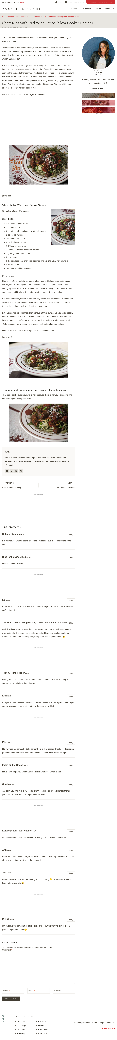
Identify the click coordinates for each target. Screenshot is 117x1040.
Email (31, 990)
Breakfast (42, 1021)
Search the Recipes (79, 2)
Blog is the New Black (14, 557)
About (107, 9)
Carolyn (6, 784)
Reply (70, 535)
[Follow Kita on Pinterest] (21, 471)
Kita (5, 27)
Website (57, 990)
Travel (98, 9)
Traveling (21, 1034)
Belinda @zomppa (12, 534)
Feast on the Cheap (12, 765)
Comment (7, 950)
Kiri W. (5, 919)
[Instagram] (65, 2)
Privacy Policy (108, 1028)
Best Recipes (44, 1029)
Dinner (41, 1025)
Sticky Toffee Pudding (11, 485)
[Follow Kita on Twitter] (12, 471)
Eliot (4, 742)
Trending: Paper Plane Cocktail (101, 2)
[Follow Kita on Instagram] (16, 471)
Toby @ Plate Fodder (13, 673)
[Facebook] (56, 2)
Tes (4, 872)
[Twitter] (61, 2)
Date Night (21, 1025)
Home (70, 2)
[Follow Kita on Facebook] (7, 471)
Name (6, 990)
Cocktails (87, 9)
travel (98, 110)
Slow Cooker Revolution (18, 211)
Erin (4, 695)
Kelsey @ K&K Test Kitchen (17, 830)
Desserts (98, 103)
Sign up (22, 2)
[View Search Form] (114, 9)
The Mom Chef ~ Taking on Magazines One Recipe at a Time (34, 622)
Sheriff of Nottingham (53, 320)
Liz (3, 600)
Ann (4, 850)
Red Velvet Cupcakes (65, 485)
